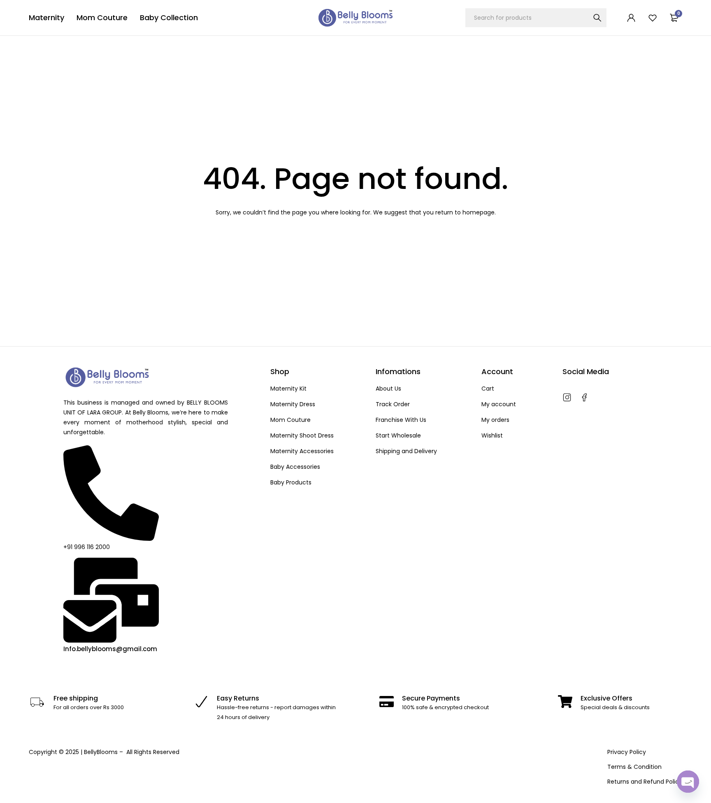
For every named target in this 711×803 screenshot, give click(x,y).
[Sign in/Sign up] (631, 18)
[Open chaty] (688, 781)
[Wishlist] (652, 18)
